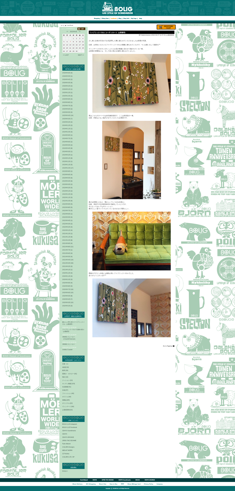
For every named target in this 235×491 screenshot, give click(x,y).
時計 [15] (65, 377)
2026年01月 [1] (67, 89)
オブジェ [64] (66, 397)
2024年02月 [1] (67, 155)
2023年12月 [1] (67, 161)
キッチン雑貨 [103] (68, 384)
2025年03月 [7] (67, 119)
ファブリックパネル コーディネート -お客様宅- (107, 32)
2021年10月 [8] (67, 240)
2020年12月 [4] (67, 273)
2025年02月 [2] (67, 122)
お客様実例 (170, 35)
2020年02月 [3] (67, 306)
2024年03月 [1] (67, 151)
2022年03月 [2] (67, 224)
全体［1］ (65, 364)
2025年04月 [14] (67, 115)
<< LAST (66, 55)
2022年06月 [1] (67, 214)
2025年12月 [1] (67, 92)
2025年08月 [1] (67, 102)
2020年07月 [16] (67, 289)
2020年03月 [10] (67, 302)
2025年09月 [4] (67, 99)
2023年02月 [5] (67, 188)
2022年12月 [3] (67, 194)
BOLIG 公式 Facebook (69, 427)
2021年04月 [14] (67, 260)
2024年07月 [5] (67, 138)
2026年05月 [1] (67, 76)
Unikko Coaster (67, 349)
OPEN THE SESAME (69, 440)
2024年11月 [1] (67, 129)
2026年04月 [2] (67, 79)
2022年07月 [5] (67, 210)
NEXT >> (81, 55)
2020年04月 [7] (67, 299)
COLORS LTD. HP (68, 457)
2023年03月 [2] (67, 184)
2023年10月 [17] (67, 168)
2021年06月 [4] (67, 253)
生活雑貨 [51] (66, 387)
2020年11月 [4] (67, 276)
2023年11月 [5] (67, 165)
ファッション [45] (68, 393)
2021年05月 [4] (67, 256)
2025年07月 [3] (67, 105)
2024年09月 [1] (67, 135)
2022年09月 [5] (67, 204)
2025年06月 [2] (67, 109)
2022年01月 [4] (67, 230)
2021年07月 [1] (67, 250)
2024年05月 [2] (67, 145)
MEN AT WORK (67, 450)
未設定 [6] (65, 367)
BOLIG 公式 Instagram (69, 424)
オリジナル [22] (67, 403)
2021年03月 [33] (67, 263)
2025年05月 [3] (67, 112)
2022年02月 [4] (67, 227)
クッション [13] (67, 380)
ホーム (63, 25)
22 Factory (65, 454)
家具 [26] (65, 370)
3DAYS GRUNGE (68, 437)
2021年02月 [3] (67, 266)
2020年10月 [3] (67, 279)
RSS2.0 (64, 471)
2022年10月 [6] (67, 201)
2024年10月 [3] (67, 132)
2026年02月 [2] (67, 86)
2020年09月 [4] (67, 283)
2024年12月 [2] (67, 125)
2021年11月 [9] (67, 237)
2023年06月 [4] (67, 174)
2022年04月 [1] (67, 220)
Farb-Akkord (66, 444)
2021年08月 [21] (67, 247)
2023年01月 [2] (67, 191)
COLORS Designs (68, 447)
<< (67, 31)
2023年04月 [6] (67, 181)
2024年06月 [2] (67, 142)
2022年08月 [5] (67, 207)
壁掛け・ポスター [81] (69, 374)
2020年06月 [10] (67, 292)
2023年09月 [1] (67, 171)
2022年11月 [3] (67, 197)
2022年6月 (73, 31)
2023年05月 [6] (67, 178)
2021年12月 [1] (67, 233)
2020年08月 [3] (67, 286)
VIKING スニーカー (68, 344)
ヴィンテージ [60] (68, 406)
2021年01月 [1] (67, 270)
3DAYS (64, 434)
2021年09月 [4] (67, 243)
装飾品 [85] (66, 400)
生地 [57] (65, 390)
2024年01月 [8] (67, 158)
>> (80, 31)
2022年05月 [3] (67, 217)
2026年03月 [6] (67, 82)
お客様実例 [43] (67, 410)
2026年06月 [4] (67, 73)
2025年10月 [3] (67, 96)
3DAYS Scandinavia (69, 431)
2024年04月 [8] (67, 148)
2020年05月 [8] (67, 296)
